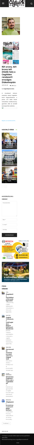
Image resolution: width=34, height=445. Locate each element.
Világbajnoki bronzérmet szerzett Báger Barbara (10, 406)
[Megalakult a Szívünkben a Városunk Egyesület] (3, 293)
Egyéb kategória (8, 374)
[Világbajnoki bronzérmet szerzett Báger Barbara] (3, 400)
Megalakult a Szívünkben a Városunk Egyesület (9, 144)
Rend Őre (9, 173)
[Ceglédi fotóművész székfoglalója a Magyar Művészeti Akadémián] (3, 316)
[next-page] (6, 186)
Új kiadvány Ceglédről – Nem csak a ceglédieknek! (10, 380)
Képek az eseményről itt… (9, 120)
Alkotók (9, 152)
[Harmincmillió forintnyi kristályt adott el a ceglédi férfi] (3, 348)
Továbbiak (5, 423)
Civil (9, 139)
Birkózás (8, 399)
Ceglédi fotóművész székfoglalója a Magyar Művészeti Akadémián (9, 159)
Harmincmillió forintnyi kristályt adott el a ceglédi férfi (9, 178)
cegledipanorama (8, 88)
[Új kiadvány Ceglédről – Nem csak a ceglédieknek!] (3, 374)
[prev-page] (3, 186)
